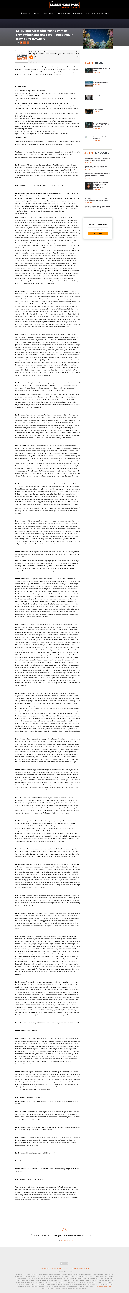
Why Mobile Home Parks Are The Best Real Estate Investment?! (101, 124)
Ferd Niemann (47, 13)
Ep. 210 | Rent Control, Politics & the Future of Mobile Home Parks (96, 167)
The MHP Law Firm (62, 13)
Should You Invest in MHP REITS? (101, 69)
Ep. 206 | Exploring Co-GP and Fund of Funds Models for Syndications (97, 207)
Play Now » (96, 72)
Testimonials (103, 13)
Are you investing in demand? (99, 137)
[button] (21, 42)
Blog (36, 13)
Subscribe (98, 233)
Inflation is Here (98, 96)
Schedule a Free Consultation (76, 1268)
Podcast (28, 13)
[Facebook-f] (61, 1263)
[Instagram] (67, 1263)
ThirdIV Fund (78, 13)
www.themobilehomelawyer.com (102, 1286)
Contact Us (57, 1268)
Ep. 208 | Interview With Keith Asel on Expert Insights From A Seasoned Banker (101, 185)
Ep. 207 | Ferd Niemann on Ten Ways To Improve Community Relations (97, 199)
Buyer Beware (98, 109)
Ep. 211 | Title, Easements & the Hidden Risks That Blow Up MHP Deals (97, 159)
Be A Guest (90, 13)
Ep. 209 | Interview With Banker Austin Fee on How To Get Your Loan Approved (97, 175)
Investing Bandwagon (100, 82)
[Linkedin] (64, 1263)
